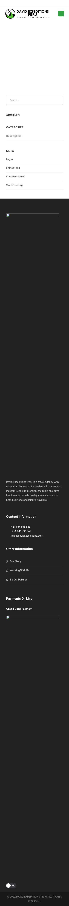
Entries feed (13, 167)
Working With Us (19, 570)
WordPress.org (14, 185)
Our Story (15, 561)
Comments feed (15, 176)
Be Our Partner (18, 579)
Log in (9, 159)
